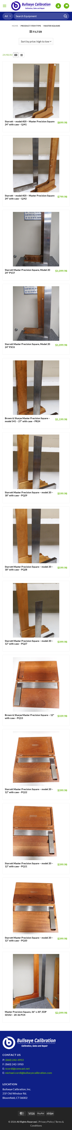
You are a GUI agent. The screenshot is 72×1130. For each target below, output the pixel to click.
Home (15, 25)
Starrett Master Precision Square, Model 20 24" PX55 (27, 345)
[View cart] (66, 6)
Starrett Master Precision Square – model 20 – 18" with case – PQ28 (29, 568)
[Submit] (65, 16)
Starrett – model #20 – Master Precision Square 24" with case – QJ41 (29, 123)
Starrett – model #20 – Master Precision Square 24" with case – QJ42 (29, 197)
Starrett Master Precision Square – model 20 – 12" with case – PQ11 (29, 865)
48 (7, 54)
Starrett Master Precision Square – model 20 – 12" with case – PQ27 (29, 642)
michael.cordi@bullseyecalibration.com (28, 1072)
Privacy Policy (46, 1121)
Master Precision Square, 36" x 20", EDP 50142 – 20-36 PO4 (26, 1013)
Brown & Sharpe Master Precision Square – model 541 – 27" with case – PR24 (27, 420)
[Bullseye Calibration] (31, 6)
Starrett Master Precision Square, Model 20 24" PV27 (27, 271)
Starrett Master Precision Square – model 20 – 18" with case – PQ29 (29, 494)
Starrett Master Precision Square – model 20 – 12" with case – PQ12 (29, 791)
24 (4, 54)
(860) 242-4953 (14, 1059)
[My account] (58, 6)
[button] (5, 6)
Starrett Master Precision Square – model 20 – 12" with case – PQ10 (29, 939)
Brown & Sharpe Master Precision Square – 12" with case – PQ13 (29, 716)
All (11, 54)
